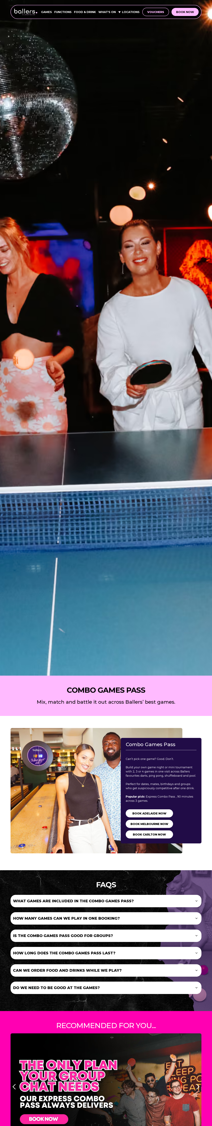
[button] (106, 901)
